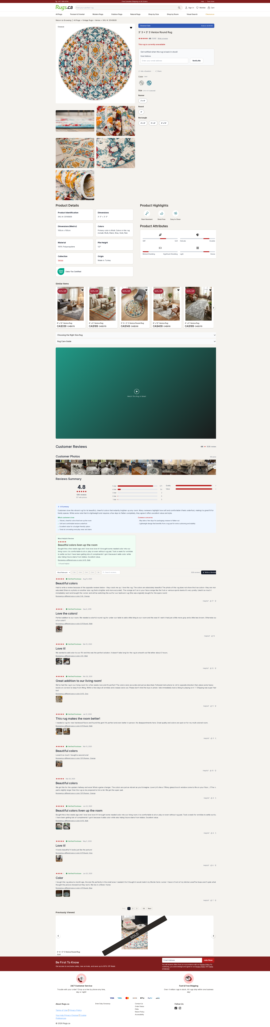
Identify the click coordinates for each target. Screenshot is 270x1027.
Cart (212, 8)
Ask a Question (146, 71)
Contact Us (139, 1004)
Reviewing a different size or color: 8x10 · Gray (72, 694)
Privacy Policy (205, 964)
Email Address (146, 56)
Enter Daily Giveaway (102, 1004)
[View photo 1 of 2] (59, 661)
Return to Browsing (63, 20)
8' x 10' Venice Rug (64, 323)
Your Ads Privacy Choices (67, 1015)
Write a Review (210, 572)
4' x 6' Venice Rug (96, 323)
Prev (124, 908)
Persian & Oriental (77, 14)
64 (144, 908)
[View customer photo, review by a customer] (63, 467)
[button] (131, 27)
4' (141, 112)
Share (159, 71)
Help (202, 1)
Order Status (139, 1006)
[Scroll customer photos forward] (215, 467)
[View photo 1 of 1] (59, 629)
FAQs (137, 1009)
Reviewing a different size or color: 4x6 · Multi (72, 656)
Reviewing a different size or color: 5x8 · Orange (73, 596)
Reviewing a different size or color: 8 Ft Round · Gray (74, 853)
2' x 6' (143, 101)
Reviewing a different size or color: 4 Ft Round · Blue (74, 888)
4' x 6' (143, 123)
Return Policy (139, 1012)
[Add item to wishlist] (82, 290)
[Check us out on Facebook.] (176, 1008)
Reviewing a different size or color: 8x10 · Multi (74, 560)
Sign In (191, 8)
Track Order (210, 1)
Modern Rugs (98, 14)
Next (149, 908)
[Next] (213, 308)
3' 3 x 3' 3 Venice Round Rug (132, 323)
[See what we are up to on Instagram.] (180, 1008)
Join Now (208, 960)
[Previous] (58, 308)
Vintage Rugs (87, 20)
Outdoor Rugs (116, 14)
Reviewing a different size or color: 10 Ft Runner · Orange (75, 758)
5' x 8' (153, 123)
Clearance (210, 14)
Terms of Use (62, 1010)
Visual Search (192, 14)
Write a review (163, 38)
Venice (97, 20)
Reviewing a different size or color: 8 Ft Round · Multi (74, 624)
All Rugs (59, 14)
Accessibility (139, 1014)
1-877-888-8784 (63, 1)
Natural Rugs (135, 14)
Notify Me (197, 61)
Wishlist (202, 8)
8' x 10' (163, 123)
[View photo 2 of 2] (66, 661)
